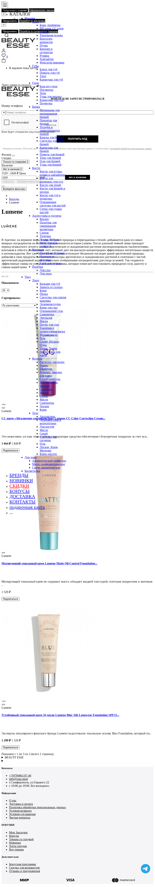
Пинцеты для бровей (48, 122)
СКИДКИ (19, 485)
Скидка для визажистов (24, 867)
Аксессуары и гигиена (46, 215)
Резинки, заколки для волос (51, 374)
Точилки (45, 236)
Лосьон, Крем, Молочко (49, 448)
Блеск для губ (48, 69)
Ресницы (38, 249)
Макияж (30, 18)
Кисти (36, 168)
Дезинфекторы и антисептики (50, 421)
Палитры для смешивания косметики (48, 226)
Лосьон (44, 406)
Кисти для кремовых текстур (51, 180)
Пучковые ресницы (52, 253)
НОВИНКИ (21, 480)
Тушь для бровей (50, 164)
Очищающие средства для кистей (53, 203)
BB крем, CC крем (52, 28)
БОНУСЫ (19, 491)
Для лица (46, 273)
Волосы (37, 358)
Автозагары (47, 416)
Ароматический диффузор (49, 460)
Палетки (37, 266)
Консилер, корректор (46, 40)
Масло (44, 399)
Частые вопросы (19, 817)
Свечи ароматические (46, 467)
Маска (44, 321)
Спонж (44, 232)
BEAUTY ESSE (14, 757)
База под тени (48, 86)
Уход (28, 277)
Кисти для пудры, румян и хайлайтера (52, 173)
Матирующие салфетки (48, 244)
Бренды (14, 835)
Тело (35, 413)
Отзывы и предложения (24, 871)
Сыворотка (47, 314)
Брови (36, 106)
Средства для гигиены (48, 438)
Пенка (44, 294)
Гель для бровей (50, 161)
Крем (43, 290)
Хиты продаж (18, 846)
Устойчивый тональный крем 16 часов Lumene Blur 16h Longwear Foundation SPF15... (60, 715)
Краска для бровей (52, 137)
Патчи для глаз (49, 324)
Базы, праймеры (50, 25)
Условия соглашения (22, 814)
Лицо (35, 21)
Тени (43, 93)
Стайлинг (46, 389)
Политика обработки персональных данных (37, 807)
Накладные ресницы (47, 258)
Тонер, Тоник (48, 348)
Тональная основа (51, 35)
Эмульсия (46, 317)
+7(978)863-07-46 (20, 775)
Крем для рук (48, 454)
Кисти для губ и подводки (50, 197)
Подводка (46, 103)
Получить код (77, 138)
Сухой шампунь (50, 379)
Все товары (16, 849)
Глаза (35, 83)
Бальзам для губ (50, 283)
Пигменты (46, 89)
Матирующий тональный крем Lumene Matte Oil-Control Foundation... (49, 563)
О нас (12, 800)
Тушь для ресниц (51, 96)
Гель (42, 338)
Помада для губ (50, 72)
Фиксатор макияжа (52, 62)
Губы (35, 66)
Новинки (15, 842)
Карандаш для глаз (52, 100)
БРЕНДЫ (18, 475)
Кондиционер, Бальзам (49, 384)
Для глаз (45, 270)
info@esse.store (18, 779)
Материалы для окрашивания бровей (50, 114)
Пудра (44, 45)
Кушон (44, 31)
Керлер (44, 219)
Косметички (32, 471)
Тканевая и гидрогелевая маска (52, 329)
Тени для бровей (50, 157)
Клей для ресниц (50, 263)
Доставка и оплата (21, 804)
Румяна (44, 55)
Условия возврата (20, 810)
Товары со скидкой (21, 839)
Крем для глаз (48, 307)
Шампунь (46, 368)
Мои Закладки (18, 832)
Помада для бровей (52, 154)
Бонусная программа (22, 864)
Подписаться (10, 599)
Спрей (44, 396)
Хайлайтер (47, 59)
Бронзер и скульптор (46, 50)
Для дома (30, 457)
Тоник (44, 365)
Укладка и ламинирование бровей (50, 131)
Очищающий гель (51, 311)
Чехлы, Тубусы (49, 239)
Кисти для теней (50, 185)
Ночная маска (48, 334)
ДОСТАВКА (22, 496)
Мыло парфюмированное (48, 464)
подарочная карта (27, 507)
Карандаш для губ (51, 79)
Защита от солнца (51, 287)
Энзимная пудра (50, 304)
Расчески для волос (52, 362)
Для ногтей (47, 426)
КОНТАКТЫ (22, 501)
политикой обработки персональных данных (131, 148)
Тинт (43, 76)
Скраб (44, 433)
